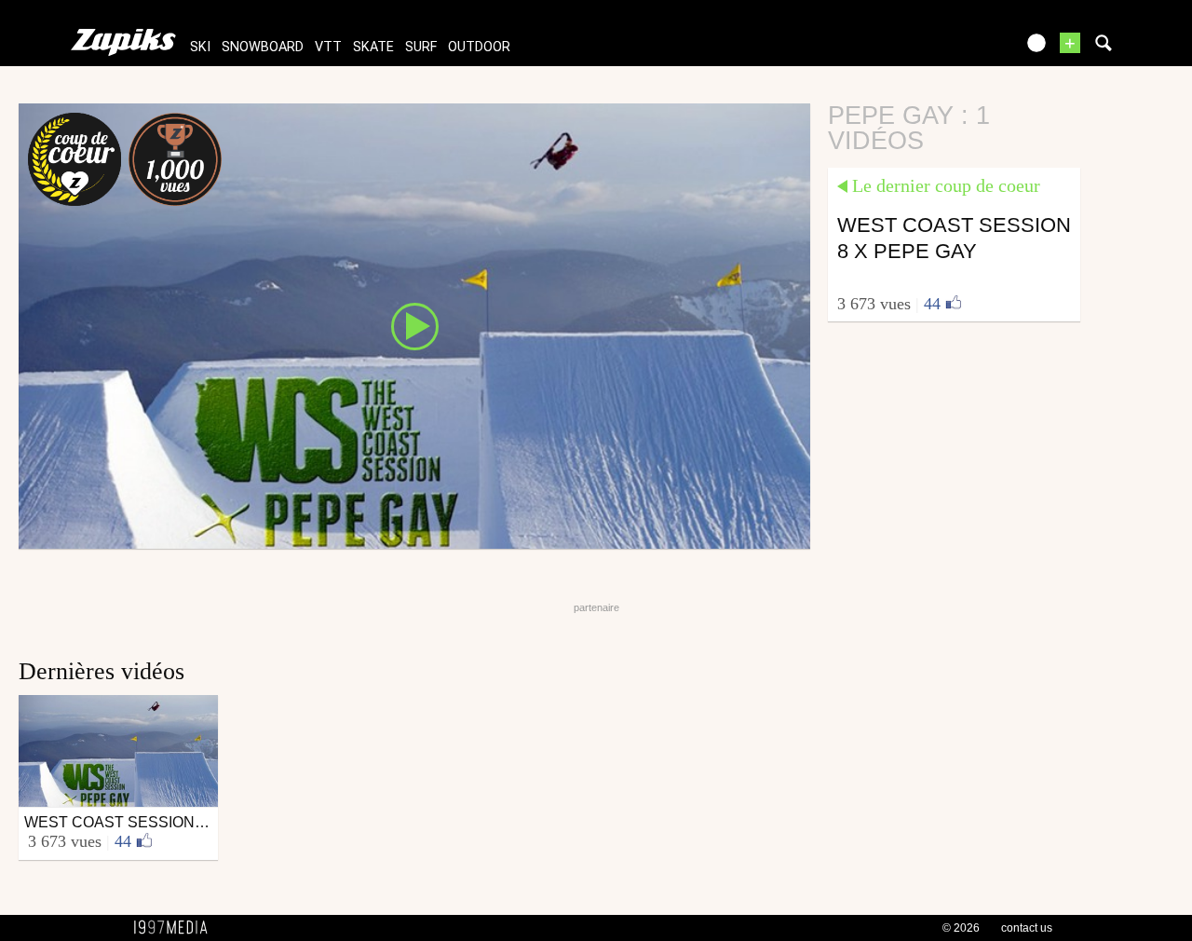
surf (421, 47)
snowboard (263, 47)
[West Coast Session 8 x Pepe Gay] (414, 325)
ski (200, 47)
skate (373, 47)
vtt (328, 47)
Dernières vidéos (101, 671)
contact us (1026, 927)
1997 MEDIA (176, 928)
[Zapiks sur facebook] (961, 49)
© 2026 (961, 927)
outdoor (479, 47)
